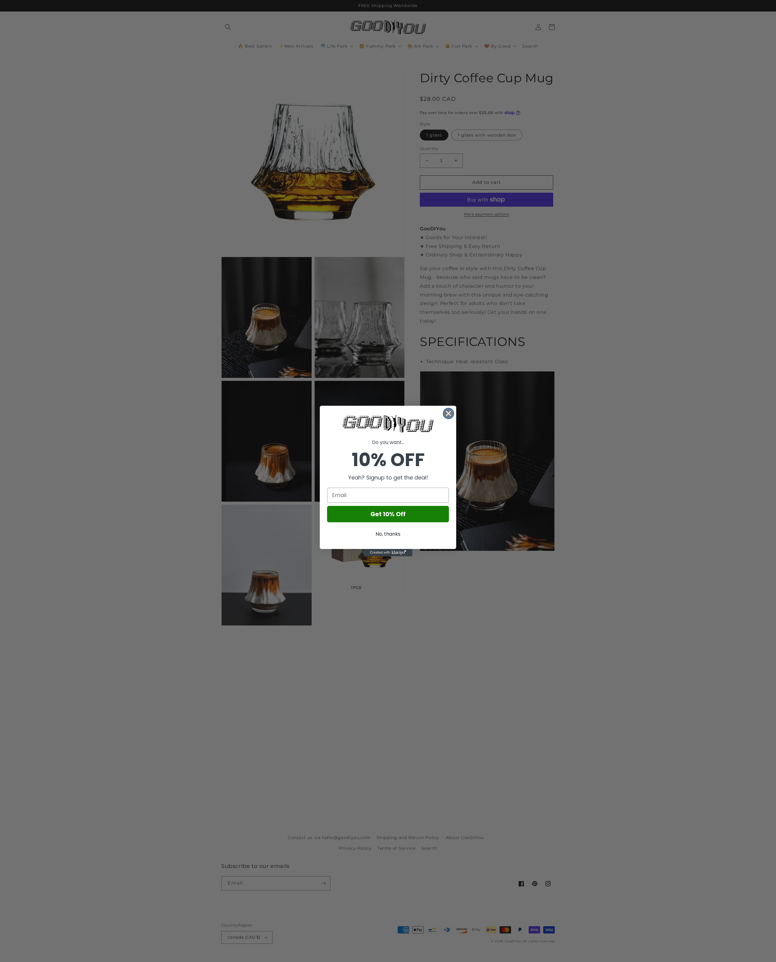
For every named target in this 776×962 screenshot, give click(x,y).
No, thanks (388, 533)
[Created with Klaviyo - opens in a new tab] (388, 552)
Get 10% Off (388, 514)
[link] (388, 423)
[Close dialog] (448, 413)
